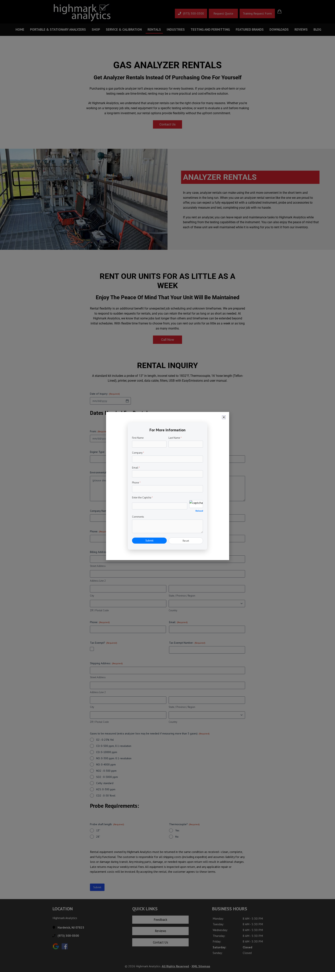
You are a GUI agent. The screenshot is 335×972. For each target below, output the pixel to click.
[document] (167, 486)
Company (138, 452)
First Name (138, 437)
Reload (199, 510)
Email (136, 467)
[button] (223, 417)
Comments (138, 516)
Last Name (175, 437)
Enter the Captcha (142, 497)
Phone (136, 482)
